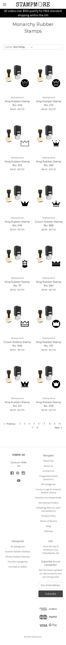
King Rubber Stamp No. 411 (17, 404)
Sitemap (48, 531)
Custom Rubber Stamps (17, 551)
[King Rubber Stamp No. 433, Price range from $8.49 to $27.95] (17, 76)
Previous (10, 424)
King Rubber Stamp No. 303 (17, 163)
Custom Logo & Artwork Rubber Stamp (48, 491)
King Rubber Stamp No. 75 (17, 283)
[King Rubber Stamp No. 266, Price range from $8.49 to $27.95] (48, 136)
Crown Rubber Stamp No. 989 (49, 223)
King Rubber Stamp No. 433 (17, 103)
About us (48, 466)
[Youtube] (18, 480)
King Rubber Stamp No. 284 (48, 283)
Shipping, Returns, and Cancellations (48, 509)
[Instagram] (23, 473)
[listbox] (23, 47)
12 (37, 427)
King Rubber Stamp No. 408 (48, 404)
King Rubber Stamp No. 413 (48, 103)
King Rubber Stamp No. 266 (48, 163)
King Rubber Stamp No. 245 (17, 223)
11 (32, 427)
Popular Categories (18, 561)
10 (60, 423)
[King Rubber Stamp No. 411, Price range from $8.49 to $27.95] (17, 376)
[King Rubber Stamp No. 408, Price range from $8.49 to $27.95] (48, 376)
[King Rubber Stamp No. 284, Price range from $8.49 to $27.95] (48, 256)
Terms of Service (48, 521)
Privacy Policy (48, 516)
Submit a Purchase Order (48, 497)
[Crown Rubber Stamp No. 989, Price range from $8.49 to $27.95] (48, 196)
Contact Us (48, 471)
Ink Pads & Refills (17, 566)
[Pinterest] (17, 473)
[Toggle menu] (4, 4)
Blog (48, 526)
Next (57, 427)
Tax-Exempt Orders (48, 502)
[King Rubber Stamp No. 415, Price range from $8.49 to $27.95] (48, 316)
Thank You (48, 461)
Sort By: (8, 47)
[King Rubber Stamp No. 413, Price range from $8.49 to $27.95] (48, 76)
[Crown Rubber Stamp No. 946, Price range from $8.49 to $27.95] (17, 316)
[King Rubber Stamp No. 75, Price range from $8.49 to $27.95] (17, 256)
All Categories (48, 484)
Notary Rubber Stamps (18, 556)
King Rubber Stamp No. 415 (48, 343)
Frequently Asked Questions (48, 478)
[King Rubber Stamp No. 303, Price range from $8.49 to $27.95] (17, 136)
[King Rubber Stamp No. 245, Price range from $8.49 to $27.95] (17, 196)
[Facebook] (12, 473)
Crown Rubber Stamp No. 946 (17, 343)
